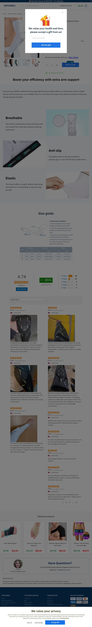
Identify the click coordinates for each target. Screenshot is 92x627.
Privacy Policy (65, 618)
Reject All (29, 622)
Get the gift (46, 45)
